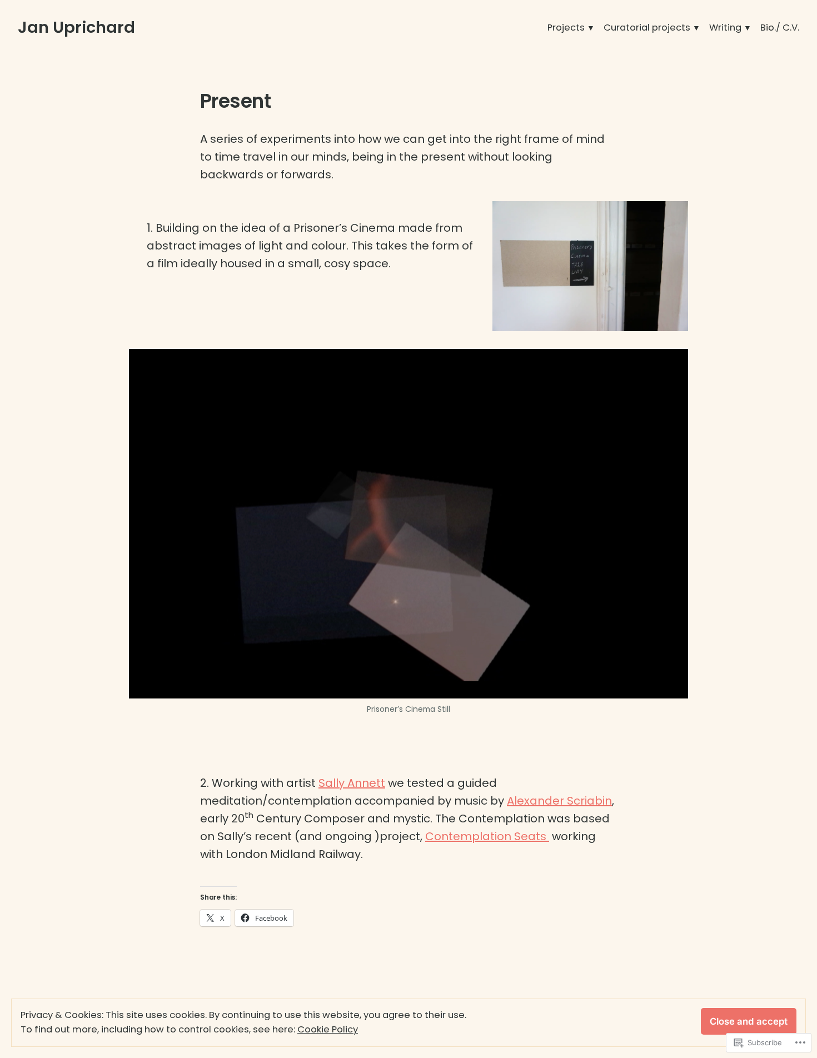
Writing (725, 27)
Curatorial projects (647, 27)
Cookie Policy (327, 1029)
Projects (566, 27)
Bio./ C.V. (779, 27)
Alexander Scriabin (559, 801)
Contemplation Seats (487, 836)
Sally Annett (351, 783)
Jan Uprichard (76, 27)
